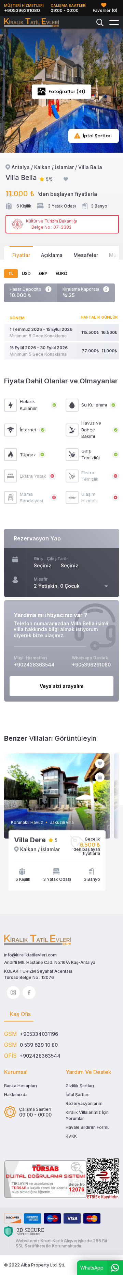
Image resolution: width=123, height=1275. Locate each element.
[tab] (18, 1014)
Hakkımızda (16, 1094)
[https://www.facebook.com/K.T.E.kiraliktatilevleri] (29, 992)
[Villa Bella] (31, 22)
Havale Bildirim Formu (88, 1127)
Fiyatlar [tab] (21, 255)
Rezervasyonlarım (84, 1103)
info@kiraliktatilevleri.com (30, 954)
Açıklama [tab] (52, 255)
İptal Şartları (78, 1094)
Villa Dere (30, 840)
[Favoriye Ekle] (66, 179)
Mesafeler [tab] (85, 255)
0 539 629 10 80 (39, 1045)
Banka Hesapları (20, 1085)
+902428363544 (39, 1056)
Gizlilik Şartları (80, 1085)
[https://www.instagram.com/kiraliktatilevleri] (13, 992)
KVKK (71, 1136)
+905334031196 (39, 1034)
